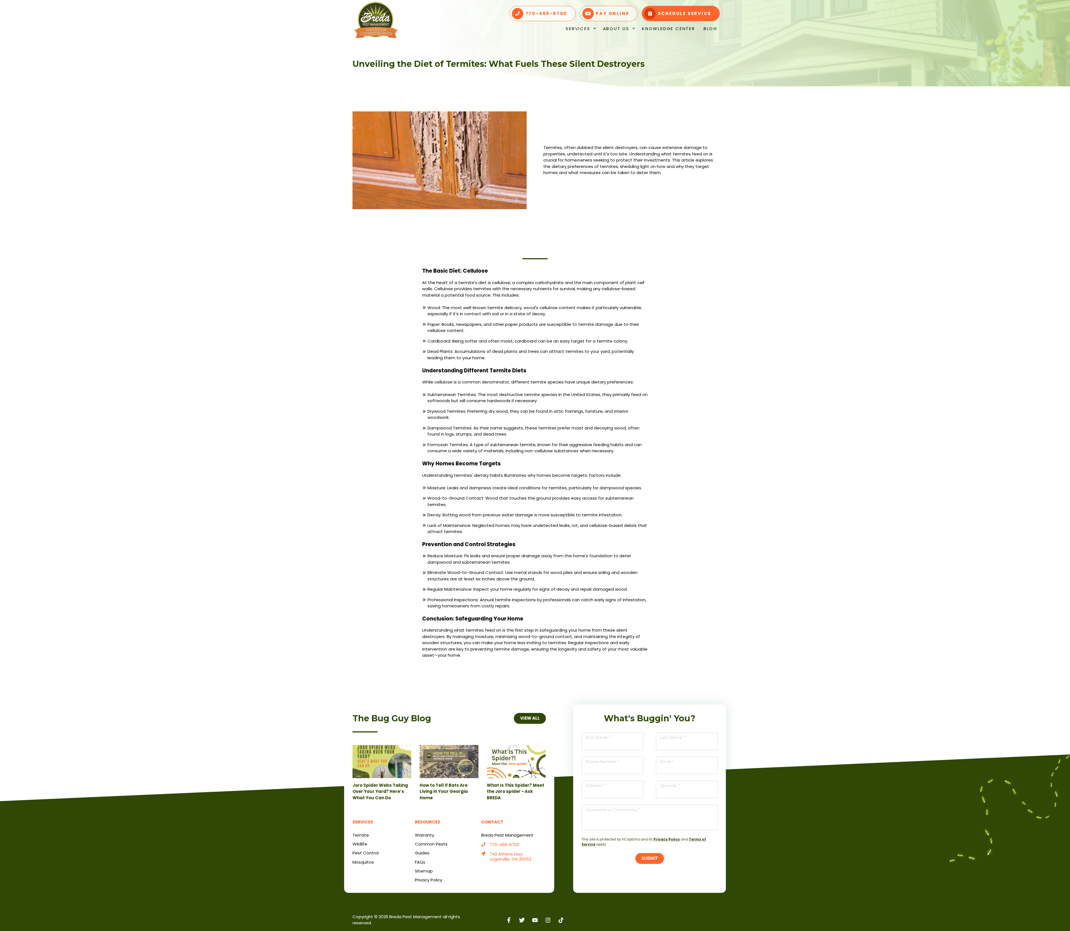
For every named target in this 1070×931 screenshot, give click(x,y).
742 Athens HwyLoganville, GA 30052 (510, 857)
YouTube (535, 920)
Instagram (548, 920)
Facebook (508, 920)
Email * (667, 761)
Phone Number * (602, 761)
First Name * (598, 737)
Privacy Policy (666, 839)
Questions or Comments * (613, 810)
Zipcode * (670, 785)
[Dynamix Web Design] (704, 917)
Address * (596, 785)
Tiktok (561, 920)
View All (529, 718)
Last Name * (672, 737)
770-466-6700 (504, 844)
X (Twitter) (522, 920)
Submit (649, 858)
